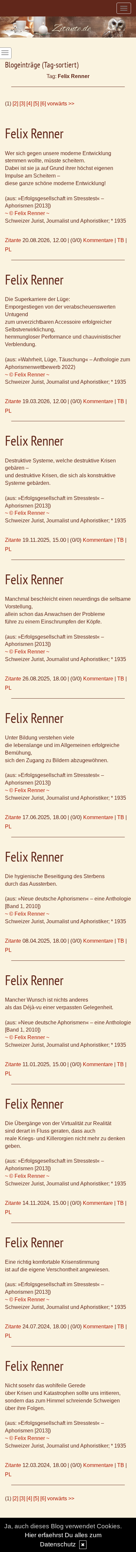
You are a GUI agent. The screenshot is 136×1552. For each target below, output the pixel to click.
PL (8, 249)
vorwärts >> (60, 103)
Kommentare (98, 240)
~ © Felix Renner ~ (27, 213)
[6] (43, 103)
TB (120, 240)
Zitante (13, 240)
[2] (15, 103)
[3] (22, 103)
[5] (36, 103)
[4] (29, 103)
